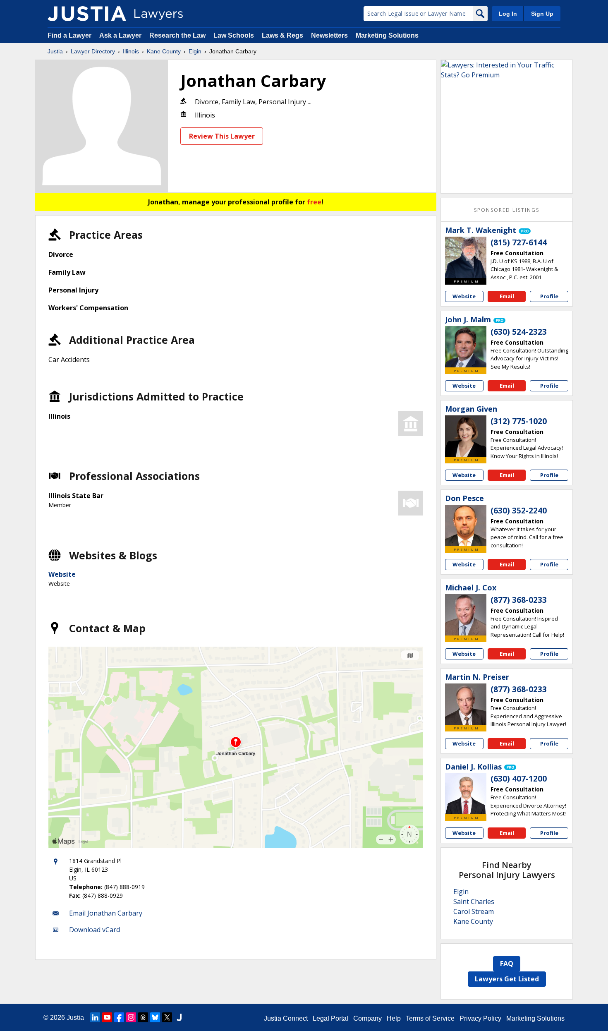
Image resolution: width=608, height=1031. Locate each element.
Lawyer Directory (93, 51)
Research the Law (177, 35)
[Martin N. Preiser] (465, 704)
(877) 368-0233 (519, 600)
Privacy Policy (480, 1018)
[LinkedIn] (95, 1017)
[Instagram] (131, 1017)
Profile (549, 296)
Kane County (164, 51)
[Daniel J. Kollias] (465, 793)
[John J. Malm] (465, 346)
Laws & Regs (282, 35)
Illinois (131, 51)
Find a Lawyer (69, 35)
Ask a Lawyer (121, 35)
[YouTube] (107, 1017)
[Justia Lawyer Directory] (87, 13)
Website (62, 574)
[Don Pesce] (465, 525)
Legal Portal (330, 1018)
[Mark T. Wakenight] (465, 257)
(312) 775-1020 (519, 421)
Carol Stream (473, 911)
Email (507, 296)
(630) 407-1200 (519, 778)
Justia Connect (286, 1018)
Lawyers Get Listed (507, 978)
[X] (167, 1017)
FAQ (506, 963)
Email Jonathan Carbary (105, 913)
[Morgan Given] (465, 436)
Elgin (195, 51)
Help (394, 1018)
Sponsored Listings (506, 209)
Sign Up (542, 13)
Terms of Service (430, 1018)
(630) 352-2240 (519, 510)
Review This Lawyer (222, 136)
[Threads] (143, 1017)
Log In (508, 13)
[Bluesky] (155, 1017)
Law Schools (233, 35)
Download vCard (94, 929)
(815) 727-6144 (519, 242)
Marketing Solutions (387, 35)
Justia (55, 51)
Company (367, 1018)
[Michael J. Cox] (465, 614)
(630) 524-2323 (519, 331)
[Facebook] (119, 1017)
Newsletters (329, 35)
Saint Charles (473, 901)
